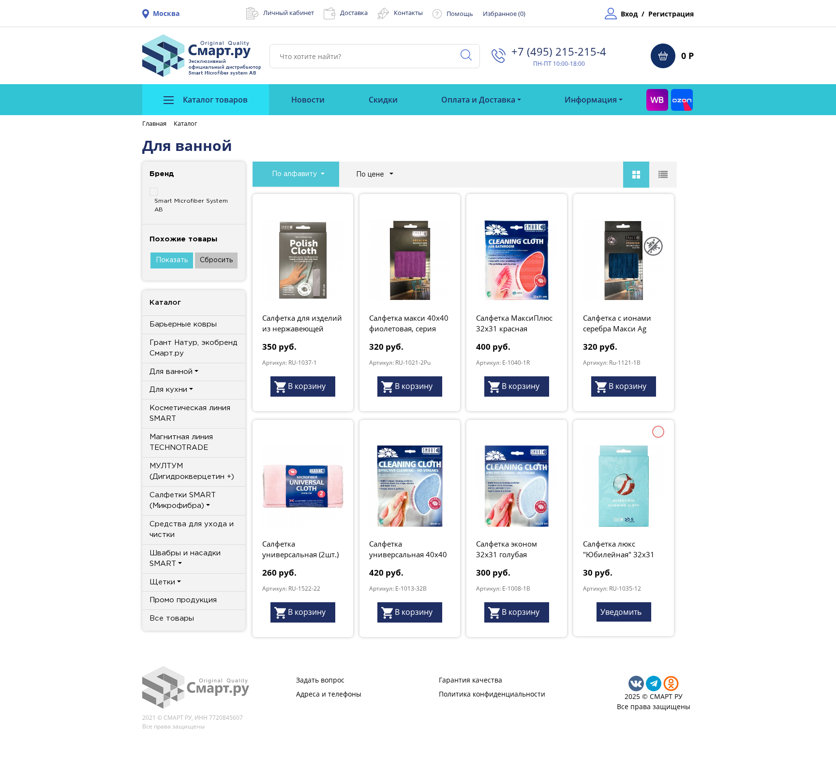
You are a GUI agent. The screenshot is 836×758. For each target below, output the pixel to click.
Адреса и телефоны (328, 694)
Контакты (408, 12)
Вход (629, 13)
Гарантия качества (470, 679)
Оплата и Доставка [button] (478, 99)
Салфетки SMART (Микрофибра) (182, 500)
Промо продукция (183, 600)
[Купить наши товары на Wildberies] (657, 99)
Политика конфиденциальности (492, 694)
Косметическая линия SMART (189, 413)
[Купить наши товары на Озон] (682, 99)
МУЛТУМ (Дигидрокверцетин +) (191, 471)
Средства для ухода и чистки (191, 529)
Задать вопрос (320, 679)
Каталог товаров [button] (214, 99)
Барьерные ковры (183, 324)
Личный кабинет (288, 12)
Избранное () (504, 13)
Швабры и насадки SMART (185, 558)
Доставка (354, 12)
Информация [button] (591, 99)
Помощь (460, 13)
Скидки (383, 99)
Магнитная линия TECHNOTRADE (181, 442)
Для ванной (171, 372)
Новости (308, 99)
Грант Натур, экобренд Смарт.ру (193, 348)
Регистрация (671, 13)
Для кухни (168, 389)
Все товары (171, 618)
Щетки (162, 582)
